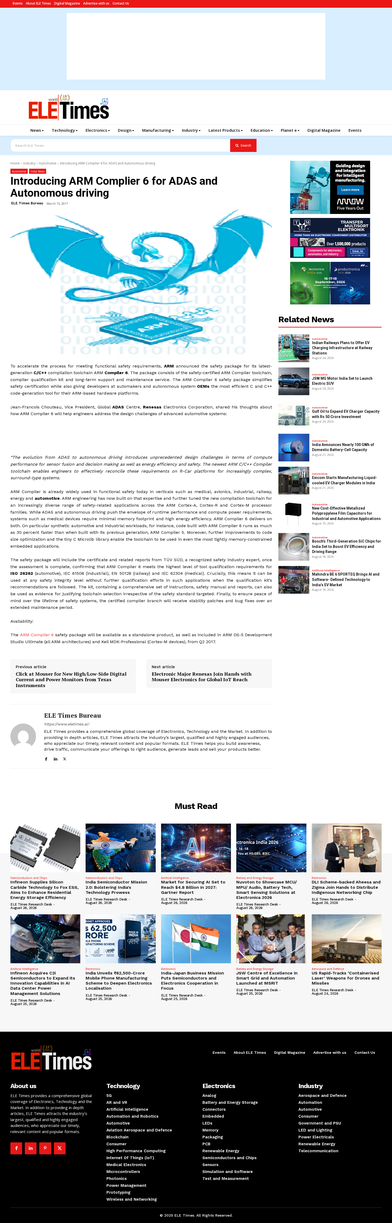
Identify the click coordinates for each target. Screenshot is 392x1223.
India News (38, 171)
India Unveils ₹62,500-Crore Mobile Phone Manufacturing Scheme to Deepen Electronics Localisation (119, 980)
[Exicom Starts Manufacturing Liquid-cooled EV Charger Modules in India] (293, 480)
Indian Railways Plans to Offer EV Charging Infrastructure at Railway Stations (342, 348)
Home (15, 163)
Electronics (319, 878)
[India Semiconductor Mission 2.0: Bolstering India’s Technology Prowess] (120, 848)
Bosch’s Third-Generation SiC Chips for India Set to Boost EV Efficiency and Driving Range (346, 546)
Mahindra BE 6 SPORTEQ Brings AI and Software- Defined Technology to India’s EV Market (345, 579)
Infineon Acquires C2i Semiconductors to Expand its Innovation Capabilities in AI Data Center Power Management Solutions (42, 983)
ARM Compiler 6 (37, 634)
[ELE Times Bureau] (23, 736)
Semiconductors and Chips (28, 878)
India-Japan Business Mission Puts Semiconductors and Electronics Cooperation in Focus (192, 980)
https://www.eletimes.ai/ (66, 724)
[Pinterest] (45, 1148)
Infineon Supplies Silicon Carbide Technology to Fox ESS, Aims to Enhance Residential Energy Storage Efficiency (44, 889)
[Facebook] (46, 758)
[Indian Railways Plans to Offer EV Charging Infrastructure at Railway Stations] (293, 348)
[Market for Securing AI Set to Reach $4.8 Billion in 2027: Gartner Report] (196, 848)
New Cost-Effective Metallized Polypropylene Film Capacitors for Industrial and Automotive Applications (346, 513)
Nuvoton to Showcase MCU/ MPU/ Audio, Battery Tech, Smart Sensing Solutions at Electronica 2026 (266, 889)
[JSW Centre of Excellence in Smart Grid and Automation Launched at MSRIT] (271, 938)
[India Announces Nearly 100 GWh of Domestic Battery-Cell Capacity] (293, 447)
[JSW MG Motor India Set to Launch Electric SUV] (293, 381)
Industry (29, 163)
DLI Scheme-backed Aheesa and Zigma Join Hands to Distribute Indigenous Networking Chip (346, 887)
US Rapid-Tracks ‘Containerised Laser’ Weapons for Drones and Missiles (345, 978)
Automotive (48, 163)
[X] (65, 758)
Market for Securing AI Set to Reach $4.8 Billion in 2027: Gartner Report (193, 887)
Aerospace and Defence (328, 969)
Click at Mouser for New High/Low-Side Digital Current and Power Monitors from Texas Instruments (71, 679)
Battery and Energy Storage (254, 878)
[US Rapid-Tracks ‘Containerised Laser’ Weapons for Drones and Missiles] (347, 938)
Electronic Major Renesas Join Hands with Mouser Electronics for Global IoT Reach (201, 677)
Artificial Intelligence (326, 570)
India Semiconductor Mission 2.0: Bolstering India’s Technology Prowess (116, 887)
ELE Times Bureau (27, 203)
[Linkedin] (55, 758)
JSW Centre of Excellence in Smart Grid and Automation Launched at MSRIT (267, 978)
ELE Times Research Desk (31, 904)
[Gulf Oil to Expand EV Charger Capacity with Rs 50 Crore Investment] (293, 414)
